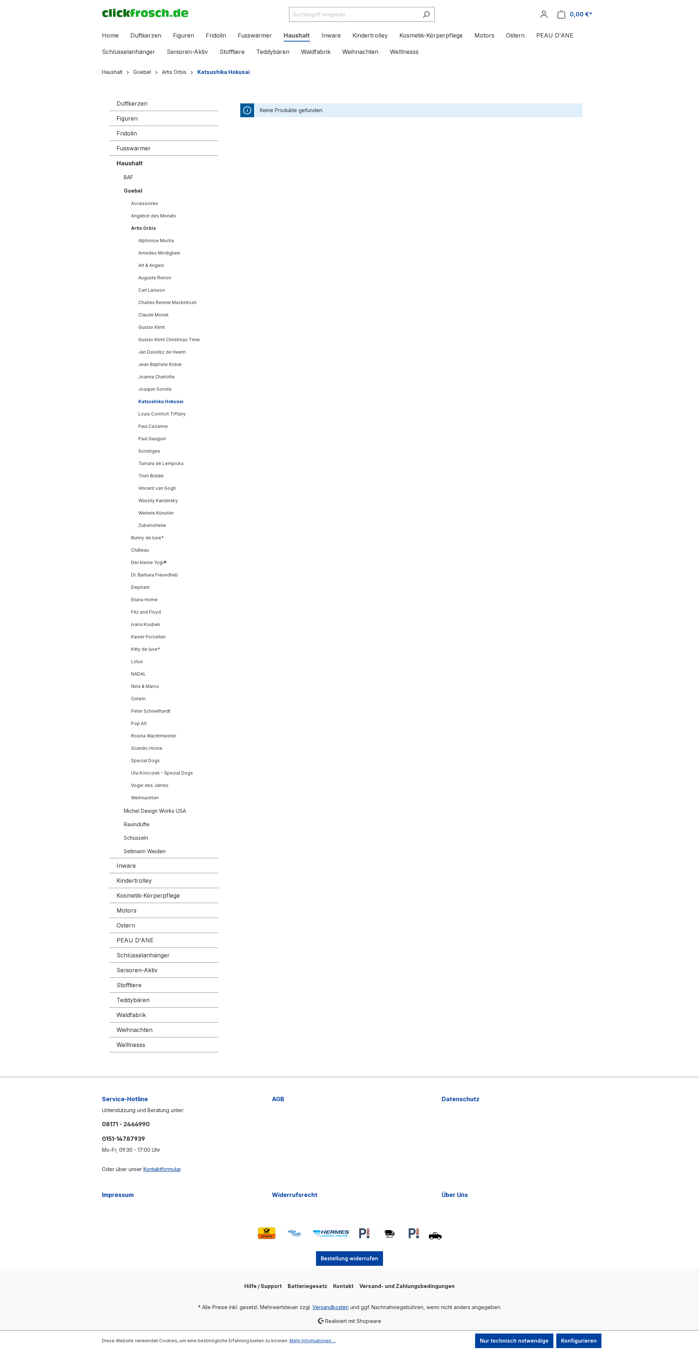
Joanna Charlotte (156, 376)
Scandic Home (146, 748)
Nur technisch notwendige (514, 1341)
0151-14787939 (123, 1138)
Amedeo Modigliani (159, 253)
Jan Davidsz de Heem (162, 352)
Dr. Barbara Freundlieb (154, 575)
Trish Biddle (151, 475)
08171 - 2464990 (126, 1124)
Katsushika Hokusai (160, 401)
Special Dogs (145, 760)
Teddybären (133, 1000)
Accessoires (144, 203)
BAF (128, 177)
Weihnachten (145, 797)
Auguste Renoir (154, 277)
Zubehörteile (152, 525)
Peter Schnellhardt (150, 711)
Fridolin (126, 133)
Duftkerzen (131, 103)
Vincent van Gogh (157, 488)
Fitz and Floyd (146, 612)
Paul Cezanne (153, 426)
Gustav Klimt (151, 327)
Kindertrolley (134, 880)
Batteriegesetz (307, 1286)
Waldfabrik (131, 1015)
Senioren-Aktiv (137, 970)
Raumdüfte (137, 824)
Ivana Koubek (145, 624)
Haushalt (129, 163)
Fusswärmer (133, 148)
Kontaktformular (162, 1169)
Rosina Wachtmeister (153, 735)
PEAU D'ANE (135, 940)
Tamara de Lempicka (160, 463)
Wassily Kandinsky (158, 500)
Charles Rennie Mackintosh (167, 302)
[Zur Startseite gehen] (145, 13)
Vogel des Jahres (150, 785)
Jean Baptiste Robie (160, 364)
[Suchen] (426, 14)
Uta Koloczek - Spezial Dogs (162, 773)
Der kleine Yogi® (149, 562)
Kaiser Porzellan (148, 636)
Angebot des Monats (153, 215)
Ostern (138, 698)
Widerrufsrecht (294, 1194)
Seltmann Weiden (145, 851)
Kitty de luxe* (145, 649)
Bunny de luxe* (147, 537)
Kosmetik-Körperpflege (148, 895)
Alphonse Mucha (156, 240)
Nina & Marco (145, 686)
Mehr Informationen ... (312, 1340)
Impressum (118, 1194)
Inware (126, 865)
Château (140, 550)
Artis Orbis (143, 228)
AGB (278, 1099)
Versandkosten (330, 1307)
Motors (126, 910)
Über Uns (455, 1194)
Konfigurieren (579, 1341)
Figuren (127, 118)
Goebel (133, 191)
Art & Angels (151, 265)
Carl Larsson (151, 290)
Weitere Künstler (156, 513)
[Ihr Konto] (544, 14)
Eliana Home (144, 599)
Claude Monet (153, 315)
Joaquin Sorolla (154, 389)
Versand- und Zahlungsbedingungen (407, 1286)
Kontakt (343, 1286)
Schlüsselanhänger (143, 955)
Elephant (140, 587)
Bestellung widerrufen (349, 1258)
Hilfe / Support (263, 1286)
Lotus (137, 661)
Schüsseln (136, 838)
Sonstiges (149, 451)
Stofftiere (129, 985)
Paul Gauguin (152, 438)
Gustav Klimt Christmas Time (169, 339)
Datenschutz (460, 1099)
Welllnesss (130, 1044)
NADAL (138, 674)
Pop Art (139, 723)
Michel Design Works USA (155, 811)
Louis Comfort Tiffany (162, 414)
